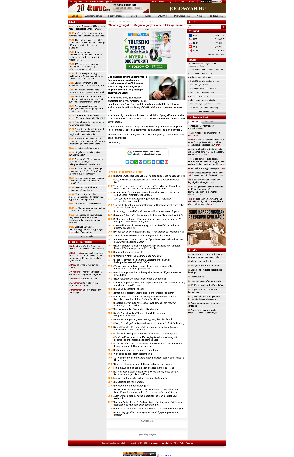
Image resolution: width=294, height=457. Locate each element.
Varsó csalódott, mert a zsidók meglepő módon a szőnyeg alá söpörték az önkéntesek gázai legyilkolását (145, 338)
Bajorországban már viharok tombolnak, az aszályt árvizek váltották (86, 91)
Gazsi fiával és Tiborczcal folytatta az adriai (84, 247)
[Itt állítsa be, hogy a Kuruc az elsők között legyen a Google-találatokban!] (147, 156)
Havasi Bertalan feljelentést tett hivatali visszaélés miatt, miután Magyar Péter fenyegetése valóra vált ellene (87, 141)
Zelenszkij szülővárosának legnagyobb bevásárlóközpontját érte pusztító (86, 108)
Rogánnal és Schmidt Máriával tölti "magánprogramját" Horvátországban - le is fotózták (205, 191)
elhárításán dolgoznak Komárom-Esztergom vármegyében (85, 273)
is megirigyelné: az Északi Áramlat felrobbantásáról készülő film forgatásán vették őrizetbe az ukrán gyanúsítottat (87, 257)
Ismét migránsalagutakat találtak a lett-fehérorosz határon (87, 209)
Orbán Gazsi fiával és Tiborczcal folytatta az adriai (139, 314)
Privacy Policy (179, 443)
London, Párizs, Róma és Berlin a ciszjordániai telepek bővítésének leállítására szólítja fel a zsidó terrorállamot (148, 403)
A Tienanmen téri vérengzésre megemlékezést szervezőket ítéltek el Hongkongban (149, 359)
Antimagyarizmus (93, 16)
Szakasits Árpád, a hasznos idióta (201, 77)
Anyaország (127, 21)
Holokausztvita (197, 277)
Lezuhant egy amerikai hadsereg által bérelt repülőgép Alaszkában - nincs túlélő (86, 180)
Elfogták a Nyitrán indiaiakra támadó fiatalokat (84, 153)
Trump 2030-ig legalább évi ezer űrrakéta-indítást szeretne (144, 368)
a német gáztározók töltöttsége (85, 291)
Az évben (209, 121)
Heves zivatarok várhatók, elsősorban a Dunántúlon (83, 188)
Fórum (191, 2)
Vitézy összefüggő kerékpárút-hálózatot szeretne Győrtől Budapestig (149, 323)
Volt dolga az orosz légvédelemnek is (133, 354)
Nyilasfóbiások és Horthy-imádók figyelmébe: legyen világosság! (204, 297)
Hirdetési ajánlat (166, 443)
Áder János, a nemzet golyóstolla (201, 100)
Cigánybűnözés (115, 16)
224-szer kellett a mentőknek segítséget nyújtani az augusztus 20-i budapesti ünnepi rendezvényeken (86, 99)
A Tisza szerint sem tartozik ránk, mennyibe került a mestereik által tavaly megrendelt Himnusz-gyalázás (148, 345)
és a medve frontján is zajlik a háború (86, 266)
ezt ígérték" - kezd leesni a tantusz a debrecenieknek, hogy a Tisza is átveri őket (206, 161)
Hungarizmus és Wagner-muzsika (206, 281)
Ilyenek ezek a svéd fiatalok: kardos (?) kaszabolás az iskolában (85, 116)
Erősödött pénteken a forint (84, 148)
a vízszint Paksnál (84, 278)
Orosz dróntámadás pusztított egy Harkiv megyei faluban (143, 364)
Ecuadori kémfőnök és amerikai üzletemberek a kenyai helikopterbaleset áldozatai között (86, 162)
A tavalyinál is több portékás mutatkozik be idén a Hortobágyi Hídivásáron (145, 397)
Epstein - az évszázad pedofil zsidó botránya (205, 271)
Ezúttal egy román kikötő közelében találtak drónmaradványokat (87, 84)
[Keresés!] (223, 26)
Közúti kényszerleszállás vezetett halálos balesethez (87, 27)
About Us (189, 443)
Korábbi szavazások (206, 112)
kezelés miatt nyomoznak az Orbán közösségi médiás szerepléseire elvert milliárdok (205, 201)
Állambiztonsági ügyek (201, 261)
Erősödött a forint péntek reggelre (131, 385)
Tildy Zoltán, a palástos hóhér (200, 73)
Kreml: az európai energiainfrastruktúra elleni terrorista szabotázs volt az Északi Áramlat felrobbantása (85, 56)
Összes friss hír (87, 236)
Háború (133, 16)
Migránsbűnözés (182, 16)
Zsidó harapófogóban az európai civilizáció (204, 304)
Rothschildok (207, 168)
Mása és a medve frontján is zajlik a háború (136, 309)
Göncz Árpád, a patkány (198, 85)
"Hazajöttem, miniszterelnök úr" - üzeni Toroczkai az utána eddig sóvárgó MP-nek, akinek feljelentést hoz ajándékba (87, 44)
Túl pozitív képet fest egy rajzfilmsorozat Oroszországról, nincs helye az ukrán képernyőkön (86, 76)
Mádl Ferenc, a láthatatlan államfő (202, 89)
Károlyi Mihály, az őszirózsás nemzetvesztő (205, 70)
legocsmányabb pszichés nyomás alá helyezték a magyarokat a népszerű (206, 152)
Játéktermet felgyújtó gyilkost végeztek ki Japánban (141, 378)
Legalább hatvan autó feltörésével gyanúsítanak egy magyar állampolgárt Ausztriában (86, 229)
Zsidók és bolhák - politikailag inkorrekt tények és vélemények (202, 311)
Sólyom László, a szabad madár (201, 92)
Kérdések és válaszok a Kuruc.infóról (207, 285)
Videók (199, 16)
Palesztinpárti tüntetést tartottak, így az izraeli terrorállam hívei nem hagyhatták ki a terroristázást (87, 132)
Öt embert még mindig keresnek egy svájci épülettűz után (143, 319)
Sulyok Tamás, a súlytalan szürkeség (203, 108)
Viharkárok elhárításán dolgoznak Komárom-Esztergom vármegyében (149, 408)
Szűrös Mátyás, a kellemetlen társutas (203, 81)
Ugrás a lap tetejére (147, 434)
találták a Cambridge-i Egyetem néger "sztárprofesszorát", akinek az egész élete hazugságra (206, 142)
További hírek (147, 421)
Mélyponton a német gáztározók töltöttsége (136, 350)
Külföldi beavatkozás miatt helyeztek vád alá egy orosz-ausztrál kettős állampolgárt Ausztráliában (146, 373)
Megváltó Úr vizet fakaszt (201, 127)
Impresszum (153, 443)
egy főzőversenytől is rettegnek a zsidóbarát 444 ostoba (205, 174)
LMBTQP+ (162, 16)
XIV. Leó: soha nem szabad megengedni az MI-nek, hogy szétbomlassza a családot (84, 66)
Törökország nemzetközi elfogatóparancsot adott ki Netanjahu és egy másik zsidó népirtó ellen (87, 197)
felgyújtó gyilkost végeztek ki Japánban (83, 284)
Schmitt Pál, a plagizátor (198, 96)
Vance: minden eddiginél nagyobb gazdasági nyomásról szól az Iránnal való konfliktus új (87, 171)
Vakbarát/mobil (158, 2)
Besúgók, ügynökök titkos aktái (205, 265)
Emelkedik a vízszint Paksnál (85, 203)
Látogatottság (172, 2)
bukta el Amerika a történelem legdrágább (204, 181)
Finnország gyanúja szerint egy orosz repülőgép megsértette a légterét (146, 413)
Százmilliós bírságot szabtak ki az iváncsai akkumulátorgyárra (146, 333)
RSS (182, 2)
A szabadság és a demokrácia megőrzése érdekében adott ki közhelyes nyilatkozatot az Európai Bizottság (85, 219)
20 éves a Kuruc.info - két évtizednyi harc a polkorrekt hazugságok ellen (205, 255)
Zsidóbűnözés (216, 16)
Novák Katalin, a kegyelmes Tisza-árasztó (205, 104)
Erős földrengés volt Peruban (129, 382)
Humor (147, 16)
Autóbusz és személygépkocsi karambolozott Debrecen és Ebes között (87, 34)
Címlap (75, 16)
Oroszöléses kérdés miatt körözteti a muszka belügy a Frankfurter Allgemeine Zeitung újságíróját (148, 328)
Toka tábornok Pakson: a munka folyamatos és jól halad (86, 123)
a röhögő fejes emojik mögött (204, 134)
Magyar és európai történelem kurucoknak (203, 290)
